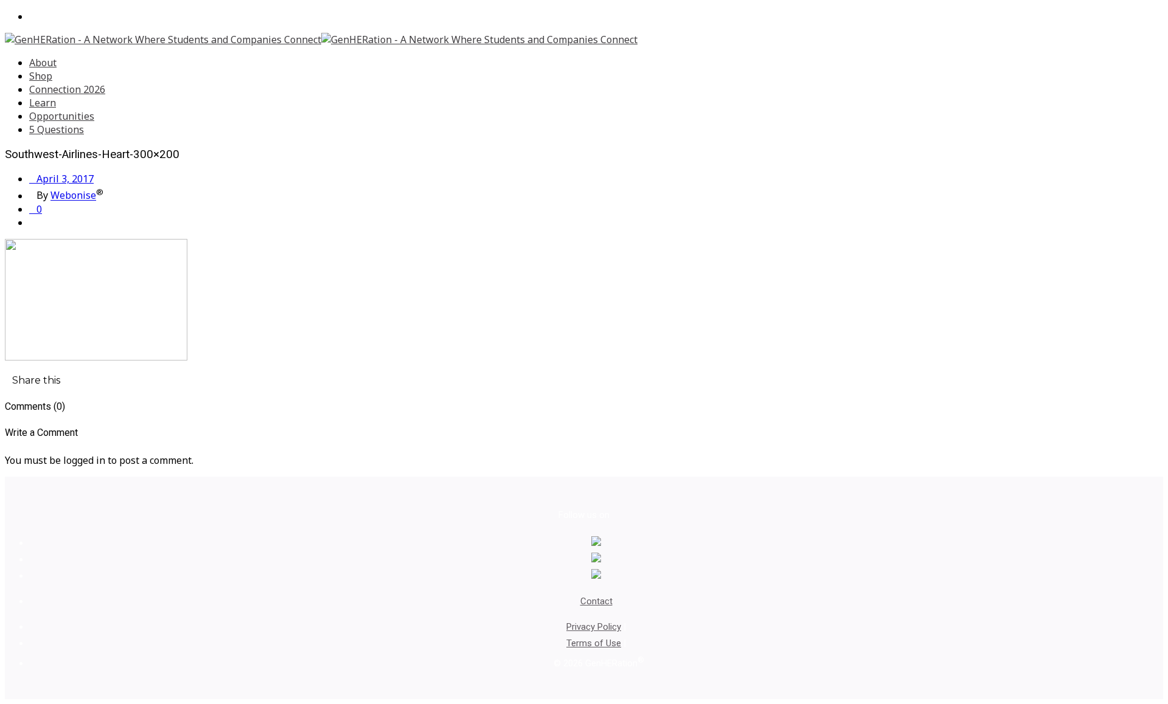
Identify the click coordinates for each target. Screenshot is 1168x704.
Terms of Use (593, 643)
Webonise (73, 195)
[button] (32, 380)
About (43, 62)
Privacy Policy (593, 626)
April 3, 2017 (61, 178)
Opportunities (61, 116)
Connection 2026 (67, 89)
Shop (40, 76)
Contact (596, 601)
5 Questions (56, 129)
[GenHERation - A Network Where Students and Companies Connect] (321, 39)
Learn (42, 102)
